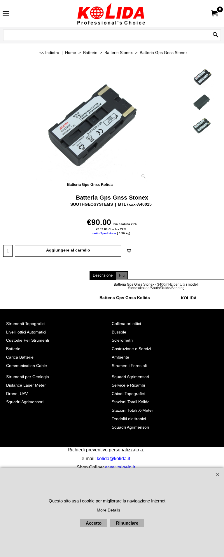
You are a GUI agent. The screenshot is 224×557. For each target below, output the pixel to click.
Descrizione (103, 275)
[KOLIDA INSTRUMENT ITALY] (111, 14)
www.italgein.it (120, 467)
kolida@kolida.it (113, 458)
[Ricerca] (215, 35)
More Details (108, 510)
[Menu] (6, 14)
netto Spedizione (104, 233)
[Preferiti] (128, 250)
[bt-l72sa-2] (202, 101)
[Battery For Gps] (90, 123)
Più (122, 275)
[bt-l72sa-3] (202, 126)
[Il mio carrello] (214, 13)
